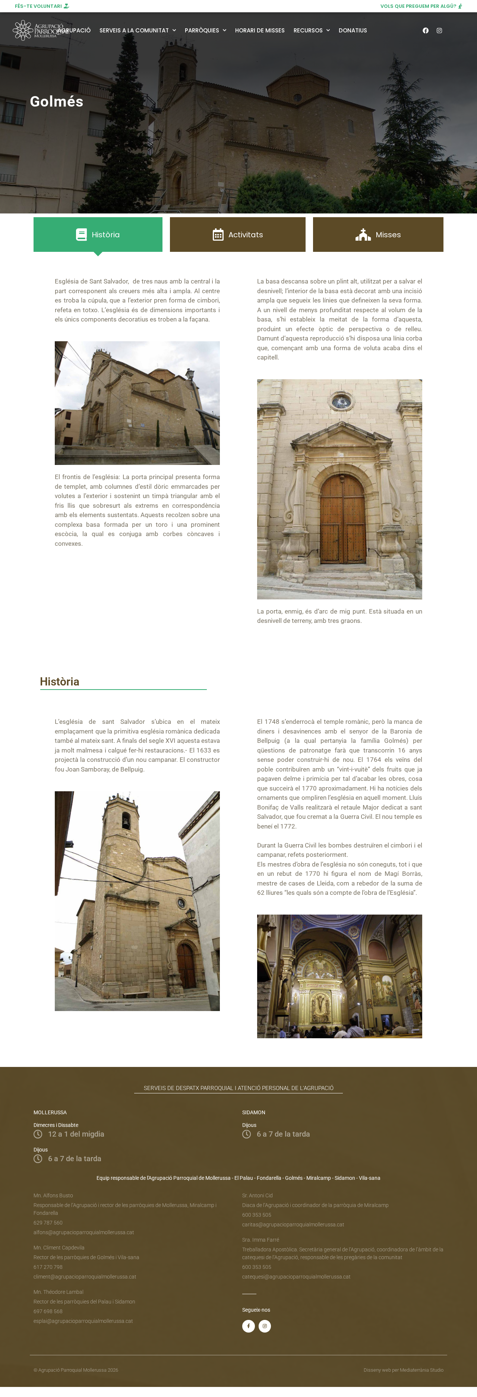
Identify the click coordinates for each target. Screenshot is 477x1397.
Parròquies (202, 30)
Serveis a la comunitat (134, 30)
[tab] (98, 234)
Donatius (353, 30)
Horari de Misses (260, 30)
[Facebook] (426, 31)
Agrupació (74, 30)
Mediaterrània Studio (421, 1370)
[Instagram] (439, 31)
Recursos (308, 30)
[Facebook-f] (248, 1326)
